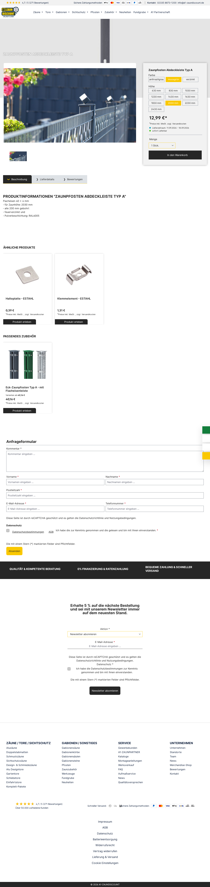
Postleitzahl (14, 490)
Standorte (176, 752)
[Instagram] (101, 873)
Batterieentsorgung (105, 839)
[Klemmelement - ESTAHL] (79, 274)
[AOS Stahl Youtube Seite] (109, 873)
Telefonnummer (116, 503)
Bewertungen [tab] (74, 179)
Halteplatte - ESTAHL (20, 298)
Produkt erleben (21, 321)
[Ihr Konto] (191, 12)
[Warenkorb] (203, 12)
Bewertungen (177, 769)
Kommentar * (14, 448)
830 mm (173, 90)
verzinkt (190, 79)
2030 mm (173, 103)
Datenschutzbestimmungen (28, 531)
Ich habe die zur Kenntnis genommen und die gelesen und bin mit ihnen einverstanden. (85, 531)
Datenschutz (105, 833)
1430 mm (173, 96)
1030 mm (190, 90)
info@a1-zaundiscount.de (191, 2)
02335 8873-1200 (166, 2)
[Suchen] (197, 12)
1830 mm (156, 103)
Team (173, 756)
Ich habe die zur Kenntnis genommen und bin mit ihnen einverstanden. (107, 670)
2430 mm (156, 109)
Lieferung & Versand (105, 857)
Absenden (14, 551)
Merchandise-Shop (181, 765)
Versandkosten (37, 314)
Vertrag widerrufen (105, 851)
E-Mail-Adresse (16, 503)
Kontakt (174, 773)
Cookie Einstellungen (105, 863)
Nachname (113, 476)
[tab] (17, 179)
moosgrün (173, 79)
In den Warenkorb (177, 155)
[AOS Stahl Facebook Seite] (105, 873)
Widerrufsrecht (105, 845)
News (173, 760)
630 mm (156, 90)
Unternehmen (177, 747)
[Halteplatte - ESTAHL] (27, 274)
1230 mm (156, 96)
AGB (51, 531)
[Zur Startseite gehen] (10, 11)
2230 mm (190, 103)
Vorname (12, 476)
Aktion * (105, 628)
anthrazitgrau (156, 79)
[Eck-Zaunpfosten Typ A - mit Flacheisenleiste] (27, 363)
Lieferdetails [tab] (46, 179)
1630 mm (190, 96)
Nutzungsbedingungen (122, 518)
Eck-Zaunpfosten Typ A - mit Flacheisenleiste (25, 389)
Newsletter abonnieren (105, 690)
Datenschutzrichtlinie (91, 518)
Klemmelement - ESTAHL (74, 298)
